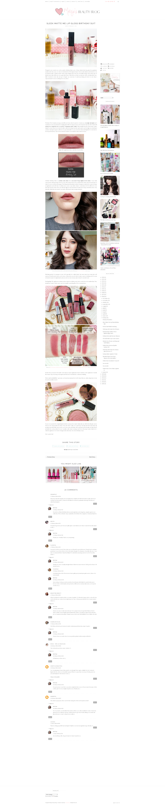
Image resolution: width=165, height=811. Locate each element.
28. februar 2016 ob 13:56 (58, 656)
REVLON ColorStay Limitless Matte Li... (52, 481)
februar (105, 317)
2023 (103, 283)
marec (104, 315)
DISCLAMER (87, 1)
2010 (103, 383)
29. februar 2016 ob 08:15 (55, 698)
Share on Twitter (73, 446)
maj (104, 312)
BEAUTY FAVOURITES (55, 1)
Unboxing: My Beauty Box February (111, 329)
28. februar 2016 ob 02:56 (58, 579)
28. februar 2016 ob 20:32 (58, 684)
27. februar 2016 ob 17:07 (55, 523)
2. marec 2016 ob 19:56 (55, 723)
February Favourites (107, 319)
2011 (103, 381)
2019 (103, 290)
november (105, 300)
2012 (103, 379)
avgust (104, 306)
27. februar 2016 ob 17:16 (58, 535)
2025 (103, 279)
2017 (103, 294)
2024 (103, 281)
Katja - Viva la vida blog (57, 643)
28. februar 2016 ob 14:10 (55, 668)
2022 (103, 285)
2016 (103, 296)
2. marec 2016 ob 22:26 (58, 733)
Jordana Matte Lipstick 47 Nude (110, 354)
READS (63, 1)
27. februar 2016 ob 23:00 (58, 634)
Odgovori (95, 503)
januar (104, 372)
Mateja (55, 507)
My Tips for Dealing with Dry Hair (108, 196)
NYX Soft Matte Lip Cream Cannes (111, 338)
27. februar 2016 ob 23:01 (58, 571)
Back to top (116, 802)
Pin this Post (85, 446)
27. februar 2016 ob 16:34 (55, 496)
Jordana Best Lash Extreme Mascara (111, 336)
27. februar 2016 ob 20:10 (55, 623)
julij (104, 308)
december (105, 298)
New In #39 (105, 363)
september (105, 304)
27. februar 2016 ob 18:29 (58, 608)
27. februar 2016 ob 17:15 (58, 509)
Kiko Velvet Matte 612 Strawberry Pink (56, 367)
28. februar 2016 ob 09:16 (55, 645)
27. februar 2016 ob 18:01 (55, 595)
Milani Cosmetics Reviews (70, 480)
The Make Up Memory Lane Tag (107, 220)
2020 (103, 288)
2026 (103, 277)
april (104, 314)
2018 (103, 292)
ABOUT (46, 1)
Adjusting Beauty (55, 593)
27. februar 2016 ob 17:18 (55, 547)
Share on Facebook (59, 446)
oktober (105, 302)
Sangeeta (53, 696)
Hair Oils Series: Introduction (107, 150)
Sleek (76, 449)
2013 (103, 378)
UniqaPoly (53, 494)
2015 (103, 374)
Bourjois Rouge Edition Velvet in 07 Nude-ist (81, 367)
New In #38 (105, 366)
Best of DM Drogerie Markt (106, 173)
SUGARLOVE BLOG (55, 621)
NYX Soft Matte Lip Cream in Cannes (68, 367)
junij (104, 310)
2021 (103, 287)
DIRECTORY (80, 1)
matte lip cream (71, 449)
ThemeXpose (67, 802)
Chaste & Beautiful (56, 666)
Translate (56, 796)
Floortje (53, 545)
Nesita (52, 521)
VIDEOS (68, 1)
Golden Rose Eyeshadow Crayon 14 (111, 360)
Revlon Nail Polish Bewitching (110, 326)
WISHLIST (74, 1)
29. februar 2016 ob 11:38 (58, 708)
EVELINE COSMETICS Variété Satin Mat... (88, 481)
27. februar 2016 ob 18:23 (58, 562)
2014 (103, 376)
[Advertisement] (110, 42)
